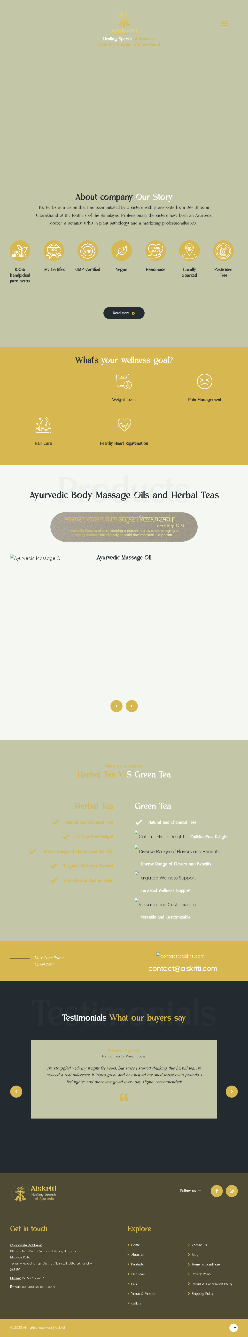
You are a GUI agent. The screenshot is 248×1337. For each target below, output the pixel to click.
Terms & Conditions (206, 1264)
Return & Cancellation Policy (212, 1284)
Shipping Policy (203, 1294)
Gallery (136, 1303)
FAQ (134, 1284)
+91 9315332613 (33, 1278)
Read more (121, 313)
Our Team (138, 1274)
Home (135, 1245)
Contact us (199, 1245)
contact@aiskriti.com (38, 1287)
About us (137, 1254)
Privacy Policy (201, 1274)
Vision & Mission (143, 1294)
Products (137, 1264)
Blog (195, 1254)
